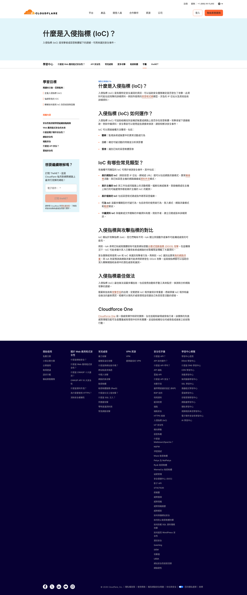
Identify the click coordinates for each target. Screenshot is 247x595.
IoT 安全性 (158, 425)
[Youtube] (65, 586)
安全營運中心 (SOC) (163, 478)
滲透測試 (158, 451)
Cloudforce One (106, 316)
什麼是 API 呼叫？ (162, 365)
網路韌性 (158, 568)
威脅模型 (158, 510)
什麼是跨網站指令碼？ (108, 365)
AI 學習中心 (187, 420)
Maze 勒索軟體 (161, 456)
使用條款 (142, 587)
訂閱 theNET (61, 198)
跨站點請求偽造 (105, 370)
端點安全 (158, 411)
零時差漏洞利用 (105, 406)
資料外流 (145, 178)
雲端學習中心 (188, 393)
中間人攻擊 (103, 374)
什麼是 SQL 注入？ (106, 397)
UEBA (156, 559)
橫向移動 (158, 429)
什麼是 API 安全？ (162, 379)
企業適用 (47, 365)
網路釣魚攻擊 (104, 379)
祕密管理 (158, 474)
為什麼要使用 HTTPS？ (81, 393)
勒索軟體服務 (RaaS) (107, 388)
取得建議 (47, 370)
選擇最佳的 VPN (133, 361)
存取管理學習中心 (190, 397)
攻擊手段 (116, 292)
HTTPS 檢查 (159, 415)
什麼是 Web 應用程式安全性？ (71, 64)
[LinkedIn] (59, 586)
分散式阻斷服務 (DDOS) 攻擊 (163, 246)
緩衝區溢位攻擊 (105, 361)
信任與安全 (171, 587)
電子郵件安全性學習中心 (193, 415)
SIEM (156, 549)
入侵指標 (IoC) (160, 420)
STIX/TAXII (159, 488)
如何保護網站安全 (162, 515)
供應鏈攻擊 (103, 402)
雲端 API (158, 374)
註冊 (186, 3)
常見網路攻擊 (104, 411)
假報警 (157, 492)
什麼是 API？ (160, 356)
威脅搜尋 (158, 497)
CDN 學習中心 (188, 370)
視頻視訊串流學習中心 (192, 411)
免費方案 (47, 356)
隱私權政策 (65, 206)
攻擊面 (157, 554)
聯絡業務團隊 (214, 12)
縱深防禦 (158, 402)
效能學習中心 (188, 374)
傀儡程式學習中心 (190, 388)
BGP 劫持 (158, 393)
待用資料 (158, 397)
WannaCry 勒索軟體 (163, 469)
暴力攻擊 (102, 356)
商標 (201, 587)
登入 (197, 12)
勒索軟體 (102, 383)
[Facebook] (45, 586)
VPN (128, 356)
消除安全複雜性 (78, 397)
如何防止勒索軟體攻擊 (164, 520)
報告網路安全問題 (156, 587)
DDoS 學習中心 (188, 361)
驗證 (106, 206)
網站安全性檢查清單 (163, 563)
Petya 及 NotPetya (162, 460)
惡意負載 (158, 434)
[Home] (41, 13)
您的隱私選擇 (191, 587)
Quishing (158, 545)
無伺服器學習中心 (190, 379)
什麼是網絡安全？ (79, 359)
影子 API (158, 483)
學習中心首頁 (188, 356)
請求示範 (47, 374)
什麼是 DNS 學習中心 (191, 365)
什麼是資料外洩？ (79, 388)
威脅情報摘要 (160, 506)
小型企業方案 (49, 361)
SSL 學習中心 (188, 383)
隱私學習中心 (188, 406)
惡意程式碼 (147, 96)
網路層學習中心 (189, 402)
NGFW (157, 446)
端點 (156, 406)
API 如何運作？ (161, 361)
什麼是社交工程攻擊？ (108, 393)
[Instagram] (72, 586)
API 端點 (158, 370)
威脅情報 (158, 501)
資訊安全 (158, 540)
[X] (52, 586)
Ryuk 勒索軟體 (160, 465)
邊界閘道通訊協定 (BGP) (165, 388)
